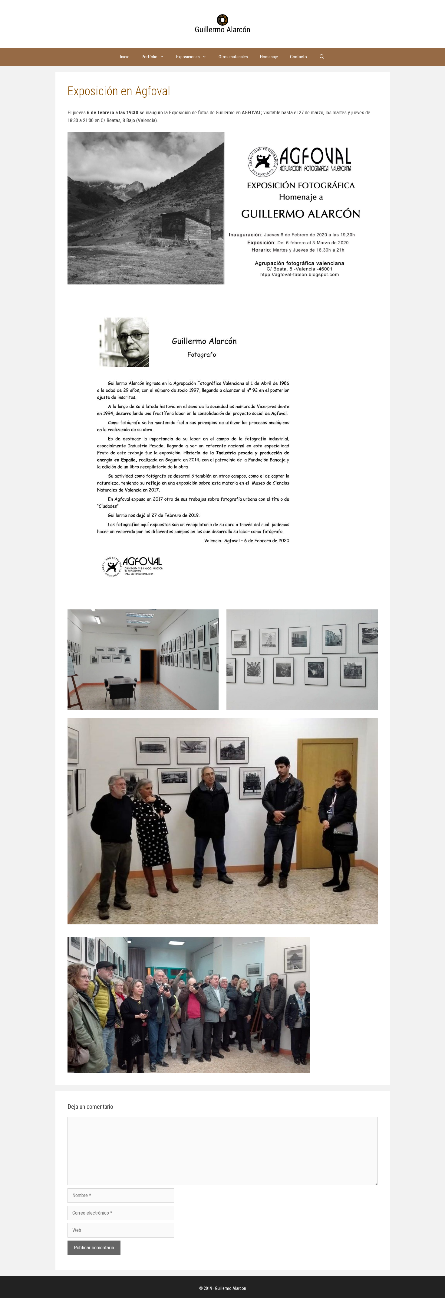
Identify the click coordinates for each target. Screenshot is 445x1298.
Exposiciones (188, 57)
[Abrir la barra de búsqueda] (322, 57)
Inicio (125, 57)
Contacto (298, 57)
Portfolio (149, 57)
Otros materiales (233, 57)
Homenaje (269, 57)
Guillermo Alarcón (230, 1288)
